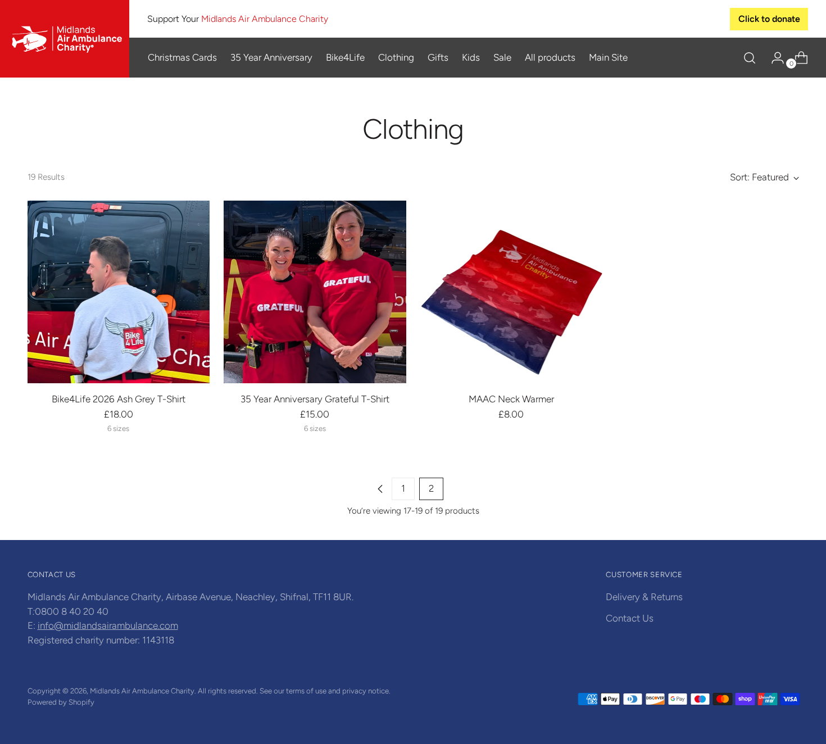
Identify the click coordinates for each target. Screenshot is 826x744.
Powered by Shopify (61, 701)
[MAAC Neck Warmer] (511, 292)
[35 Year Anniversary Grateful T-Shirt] (315, 292)
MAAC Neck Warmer (511, 399)
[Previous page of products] (380, 489)
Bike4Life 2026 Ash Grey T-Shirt (118, 399)
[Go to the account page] (773, 58)
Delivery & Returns (644, 596)
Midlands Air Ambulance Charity (142, 690)
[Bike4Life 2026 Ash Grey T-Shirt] (119, 292)
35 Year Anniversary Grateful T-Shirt (314, 399)
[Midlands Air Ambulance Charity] (64, 39)
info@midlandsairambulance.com (108, 625)
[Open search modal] (749, 58)
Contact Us (629, 618)
